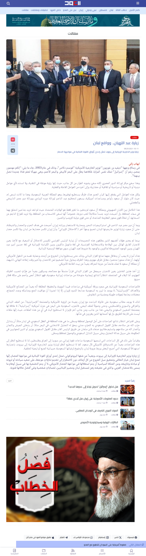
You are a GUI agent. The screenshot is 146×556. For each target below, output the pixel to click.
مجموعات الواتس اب (81, 537)
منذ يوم (103, 415)
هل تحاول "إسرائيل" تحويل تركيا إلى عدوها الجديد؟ (93, 387)
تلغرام (62, 537)
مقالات (25, 10)
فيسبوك (130, 537)
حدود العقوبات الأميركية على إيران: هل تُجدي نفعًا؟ (92, 398)
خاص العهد (55, 10)
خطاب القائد (121, 10)
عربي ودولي (91, 10)
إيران (81, 10)
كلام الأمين (134, 10)
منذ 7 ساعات (101, 403)
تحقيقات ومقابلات (39, 10)
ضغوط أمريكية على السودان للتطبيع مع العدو (105, 545)
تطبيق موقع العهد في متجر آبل (39, 537)
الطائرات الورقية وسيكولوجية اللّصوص (99, 422)
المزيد (10, 380)
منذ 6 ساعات (101, 391)
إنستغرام (102, 537)
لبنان (111, 10)
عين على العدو (70, 10)
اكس (116, 537)
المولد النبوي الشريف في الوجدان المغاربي (97, 410)
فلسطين (103, 10)
